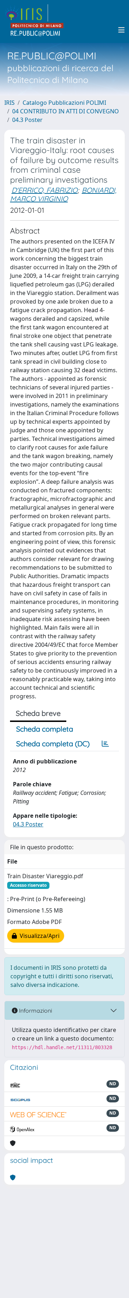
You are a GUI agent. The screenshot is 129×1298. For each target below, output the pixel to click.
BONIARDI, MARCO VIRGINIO (63, 194)
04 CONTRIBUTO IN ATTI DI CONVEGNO (65, 111)
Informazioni (35, 1010)
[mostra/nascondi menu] (121, 30)
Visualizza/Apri (38, 936)
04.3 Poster (27, 120)
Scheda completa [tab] (44, 728)
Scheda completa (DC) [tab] (53, 743)
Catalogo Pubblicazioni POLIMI (64, 103)
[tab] (105, 743)
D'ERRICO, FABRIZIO (44, 190)
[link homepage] (26, 12)
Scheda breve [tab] (38, 713)
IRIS (9, 103)
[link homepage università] (37, 30)
